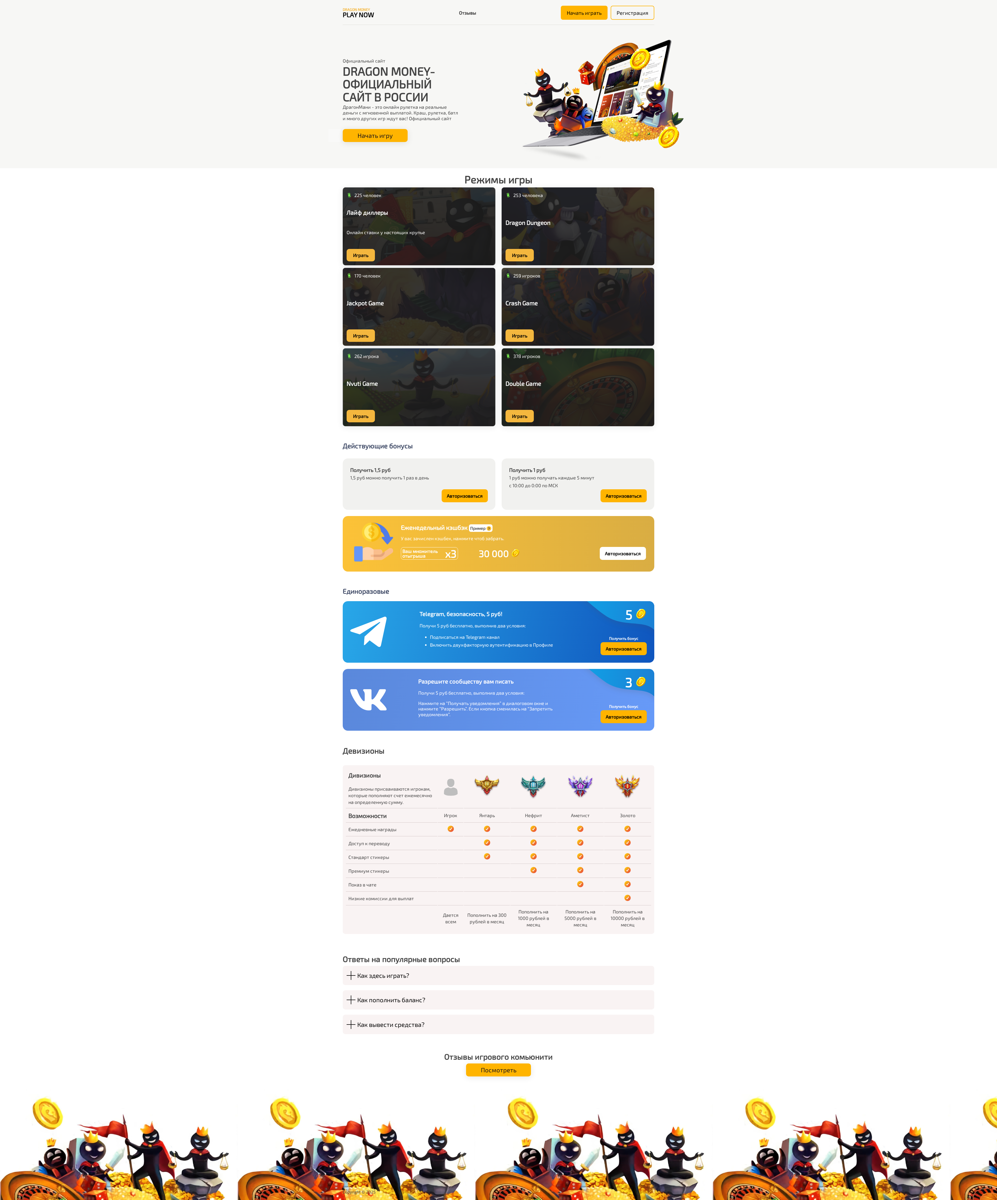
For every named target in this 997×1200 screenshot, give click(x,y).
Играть (360, 255)
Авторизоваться (465, 496)
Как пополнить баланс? (391, 1000)
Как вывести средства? (391, 1024)
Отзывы (467, 13)
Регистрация (632, 13)
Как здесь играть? (383, 975)
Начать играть (584, 13)
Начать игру (375, 135)
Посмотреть (498, 1070)
